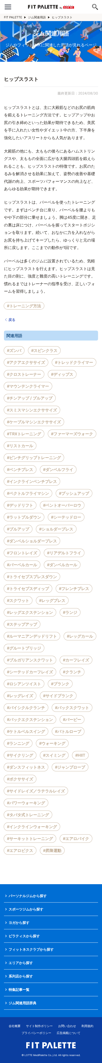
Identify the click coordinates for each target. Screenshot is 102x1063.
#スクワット (18, 600)
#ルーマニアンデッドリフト (32, 636)
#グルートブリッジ (24, 648)
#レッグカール (80, 636)
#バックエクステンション (30, 719)
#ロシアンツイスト (24, 683)
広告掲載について (68, 1033)
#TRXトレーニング (24, 433)
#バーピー (72, 719)
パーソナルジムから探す (28, 896)
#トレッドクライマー (74, 362)
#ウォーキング (52, 743)
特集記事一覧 (19, 989)
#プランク (60, 683)
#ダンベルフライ (58, 469)
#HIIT (80, 755)
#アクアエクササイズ (26, 362)
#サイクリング (20, 755)
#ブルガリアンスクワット (30, 659)
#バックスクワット (72, 707)
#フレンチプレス (74, 588)
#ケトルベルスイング (26, 731)
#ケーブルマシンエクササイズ (34, 421)
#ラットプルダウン (24, 517)
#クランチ (72, 671)
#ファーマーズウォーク (72, 433)
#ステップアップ (22, 624)
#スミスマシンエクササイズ (32, 409)
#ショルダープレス (56, 529)
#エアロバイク (76, 838)
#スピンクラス (44, 350)
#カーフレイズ (76, 659)
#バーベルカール (22, 564)
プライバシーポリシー (36, 1033)
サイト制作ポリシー (39, 1026)
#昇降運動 (52, 850)
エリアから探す (21, 963)
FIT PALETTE (13, 17)
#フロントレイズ (22, 552)
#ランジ (70, 612)
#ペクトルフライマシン (28, 493)
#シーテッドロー (66, 517)
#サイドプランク (58, 695)
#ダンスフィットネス (26, 767)
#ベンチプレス (20, 469)
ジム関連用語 (37, 17)
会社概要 (15, 1026)
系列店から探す (21, 976)
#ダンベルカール (62, 564)
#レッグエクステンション (30, 612)
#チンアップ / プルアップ (29, 398)
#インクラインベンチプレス (32, 481)
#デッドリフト (20, 505)
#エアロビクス (20, 850)
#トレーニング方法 (24, 305)
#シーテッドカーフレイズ (30, 671)
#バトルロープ (68, 731)
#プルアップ (18, 529)
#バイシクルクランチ (26, 707)
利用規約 (87, 1026)
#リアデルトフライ (64, 552)
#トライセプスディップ (28, 588)
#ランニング (18, 743)
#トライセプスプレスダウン (32, 576)
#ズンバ (14, 350)
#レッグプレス (52, 600)
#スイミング (54, 755)
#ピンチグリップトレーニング (34, 457)
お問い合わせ (67, 1026)
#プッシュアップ (74, 493)
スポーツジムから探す (26, 909)
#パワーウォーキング (26, 802)
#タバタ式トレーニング (28, 814)
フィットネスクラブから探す (31, 949)
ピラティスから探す (24, 936)
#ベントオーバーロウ (62, 505)
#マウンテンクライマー (28, 386)
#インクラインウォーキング (32, 826)
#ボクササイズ (20, 779)
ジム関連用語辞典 (22, 1003)
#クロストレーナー (24, 374)
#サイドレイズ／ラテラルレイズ (36, 790)
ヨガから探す (19, 922)
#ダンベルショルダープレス (32, 540)
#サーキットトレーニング (30, 838)
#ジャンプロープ (70, 767)
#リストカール (20, 445)
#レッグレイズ (20, 695)
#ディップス (62, 374)
